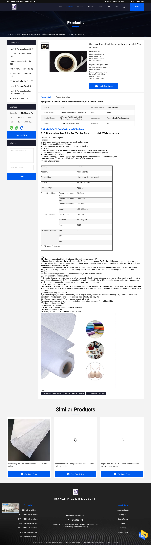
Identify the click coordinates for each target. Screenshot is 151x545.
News (123, 523)
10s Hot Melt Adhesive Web (51, 394)
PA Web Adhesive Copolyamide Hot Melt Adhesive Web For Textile (74, 465)
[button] (11, 445)
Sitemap (123, 528)
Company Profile (123, 510)
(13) (20, 86)
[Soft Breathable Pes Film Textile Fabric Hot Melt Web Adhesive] (68, 61)
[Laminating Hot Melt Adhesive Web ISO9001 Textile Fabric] (29, 439)
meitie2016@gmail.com (115, 1)
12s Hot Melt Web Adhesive (74, 394)
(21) (19, 98)
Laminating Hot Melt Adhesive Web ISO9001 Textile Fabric (28, 465)
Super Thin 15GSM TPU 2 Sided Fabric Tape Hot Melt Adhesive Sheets (120, 465)
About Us (91, 7)
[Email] (21, 127)
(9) (21, 69)
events (101, 7)
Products (69, 7)
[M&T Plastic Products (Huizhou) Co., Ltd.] (14, 7)
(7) (21, 81)
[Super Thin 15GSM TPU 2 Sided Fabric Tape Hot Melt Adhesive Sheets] (122, 439)
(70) (21, 55)
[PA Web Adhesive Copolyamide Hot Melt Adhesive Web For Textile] (75, 439)
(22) (20, 92)
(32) (20, 62)
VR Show (80, 7)
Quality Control (123, 519)
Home (60, 7)
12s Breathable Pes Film (96, 394)
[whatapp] (16, 128)
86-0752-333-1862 (137, 1)
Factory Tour (123, 514)
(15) (20, 75)
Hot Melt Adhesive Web (30, 34)
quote (137, 7)
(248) (21, 49)
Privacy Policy (123, 532)
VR (109, 7)
